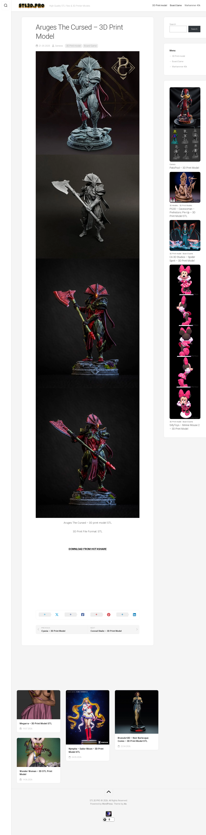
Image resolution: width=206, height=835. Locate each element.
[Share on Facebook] (75, 614)
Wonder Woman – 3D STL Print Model (36, 773)
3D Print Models (186, 205)
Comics (172, 164)
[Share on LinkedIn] (126, 614)
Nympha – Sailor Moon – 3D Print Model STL (86, 750)
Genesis (59, 45)
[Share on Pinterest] (101, 614)
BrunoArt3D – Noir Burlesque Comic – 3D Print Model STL (133, 740)
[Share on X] (49, 614)
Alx (125, 804)
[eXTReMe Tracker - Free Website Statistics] (109, 816)
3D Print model (159, 5)
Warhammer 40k (192, 5)
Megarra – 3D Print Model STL (36, 723)
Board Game (176, 5)
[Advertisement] (87, 590)
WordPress (107, 804)
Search (173, 24)
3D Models (174, 205)
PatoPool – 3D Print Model (184, 167)
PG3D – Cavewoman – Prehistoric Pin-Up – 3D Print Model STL (182, 212)
